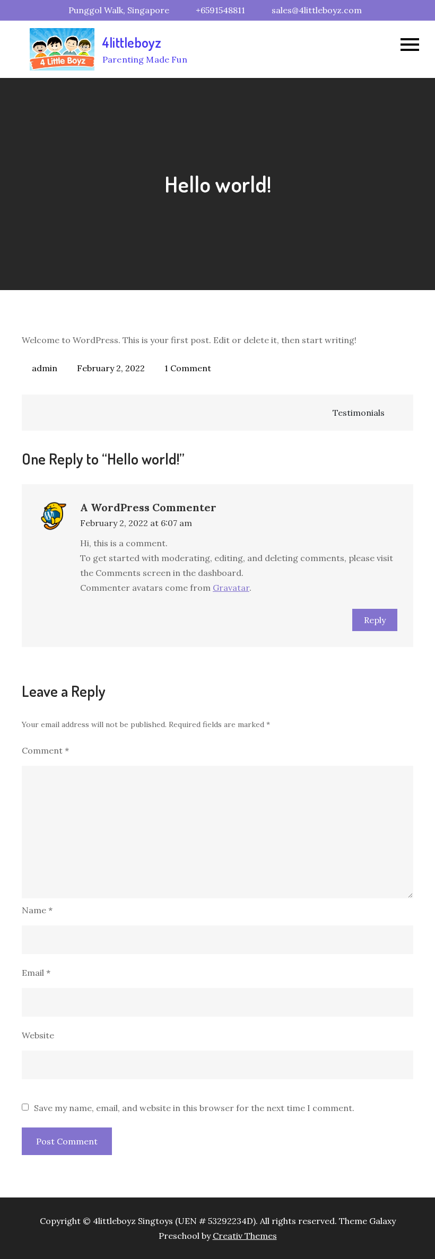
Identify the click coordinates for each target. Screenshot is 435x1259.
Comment (45, 750)
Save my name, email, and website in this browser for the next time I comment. (194, 1108)
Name (37, 910)
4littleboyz (132, 42)
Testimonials (359, 412)
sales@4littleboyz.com (317, 10)
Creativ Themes (245, 1235)
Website (38, 1035)
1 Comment (187, 368)
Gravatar (231, 587)
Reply (375, 620)
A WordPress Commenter (148, 507)
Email (36, 972)
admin (44, 368)
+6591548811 (220, 10)
